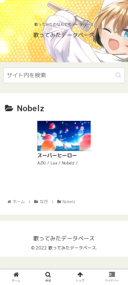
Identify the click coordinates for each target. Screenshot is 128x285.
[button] (118, 75)
